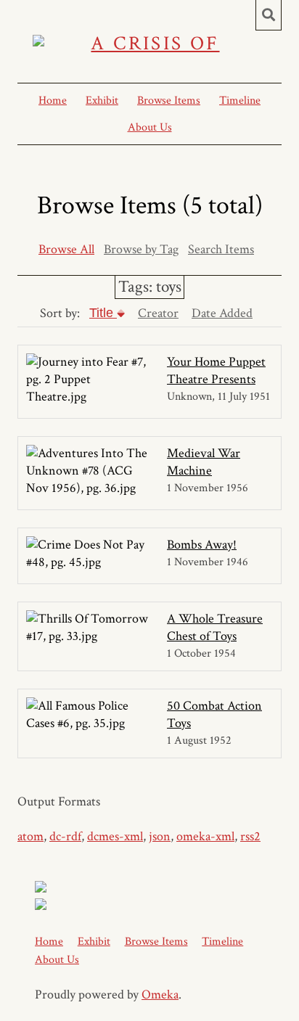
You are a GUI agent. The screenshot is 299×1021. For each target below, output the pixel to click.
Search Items (221, 249)
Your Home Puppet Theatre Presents (216, 370)
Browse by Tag (141, 249)
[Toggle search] (268, 15)
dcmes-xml (115, 836)
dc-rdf (65, 836)
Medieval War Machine (203, 462)
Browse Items (168, 100)
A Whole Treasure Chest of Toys (215, 627)
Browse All (66, 249)
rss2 (250, 836)
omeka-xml (205, 836)
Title (103, 313)
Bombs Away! (202, 544)
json (160, 836)
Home (52, 100)
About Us (150, 127)
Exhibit (102, 100)
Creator (158, 313)
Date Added (222, 313)
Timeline (240, 100)
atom (30, 836)
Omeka (160, 994)
